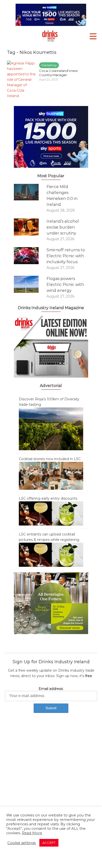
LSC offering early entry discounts (48, 498)
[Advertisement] (51, 775)
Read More (32, 833)
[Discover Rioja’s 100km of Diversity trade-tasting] (51, 428)
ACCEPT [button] (48, 843)
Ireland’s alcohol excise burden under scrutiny (63, 227)
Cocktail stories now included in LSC (50, 459)
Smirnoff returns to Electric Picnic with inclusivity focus (66, 256)
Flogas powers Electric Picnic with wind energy (65, 284)
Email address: (51, 688)
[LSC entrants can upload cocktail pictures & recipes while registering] (51, 554)
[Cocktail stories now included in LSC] (51, 475)
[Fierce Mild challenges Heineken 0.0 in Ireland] (30, 192)
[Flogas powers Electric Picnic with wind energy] (30, 284)
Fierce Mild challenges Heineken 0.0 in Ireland (62, 195)
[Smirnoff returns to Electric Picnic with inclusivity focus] (30, 255)
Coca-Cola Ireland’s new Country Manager (58, 73)
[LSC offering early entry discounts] (51, 513)
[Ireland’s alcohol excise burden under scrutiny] (30, 226)
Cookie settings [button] (21, 843)
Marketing (49, 65)
